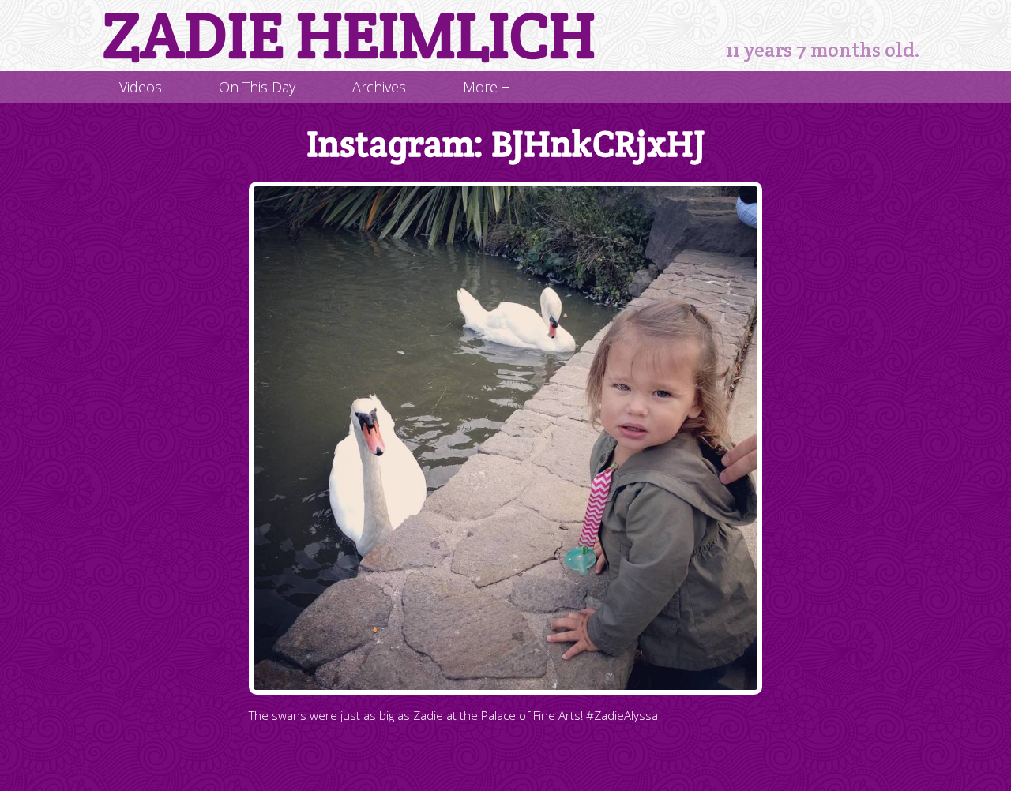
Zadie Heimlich (349, 35)
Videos (140, 86)
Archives (379, 86)
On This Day (257, 86)
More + (486, 86)
